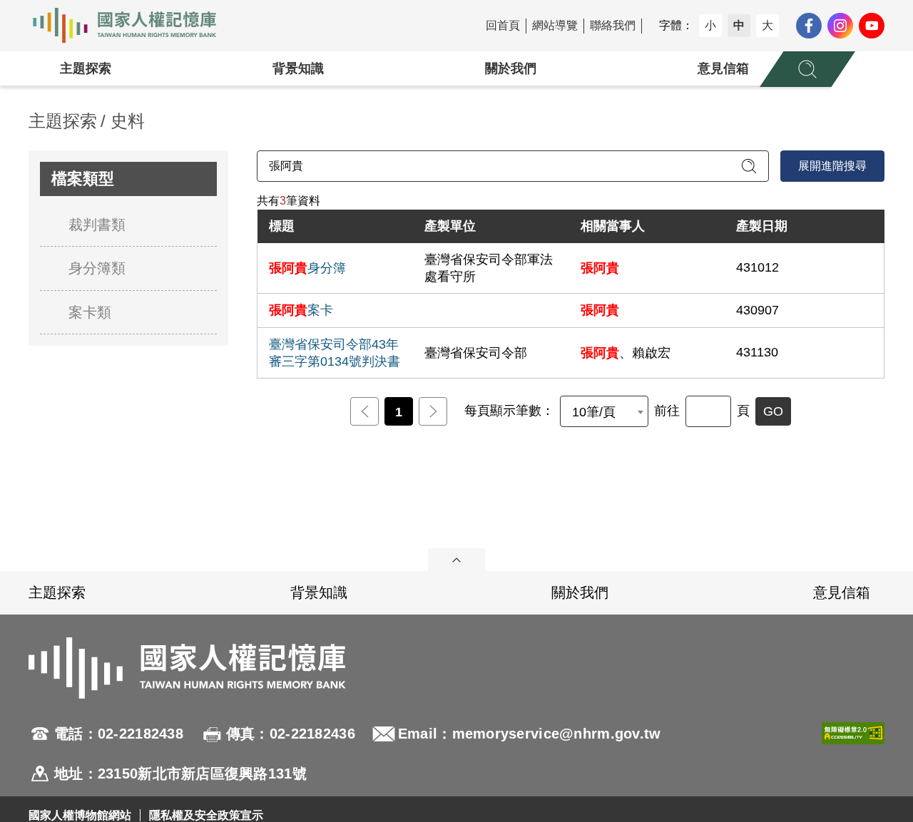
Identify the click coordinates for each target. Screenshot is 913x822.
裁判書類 (97, 224)
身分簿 (307, 268)
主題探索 (85, 68)
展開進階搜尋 (832, 166)
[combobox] (604, 411)
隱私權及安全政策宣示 (206, 815)
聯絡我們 (613, 25)
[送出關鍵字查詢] (749, 166)
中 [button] (739, 25)
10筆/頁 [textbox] (594, 412)
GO (773, 411)
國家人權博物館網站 (80, 815)
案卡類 (89, 312)
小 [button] (710, 25)
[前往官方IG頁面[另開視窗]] (840, 25)
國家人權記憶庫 (133, 25)
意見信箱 (723, 68)
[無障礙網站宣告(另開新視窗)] (853, 753)
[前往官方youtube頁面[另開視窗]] (871, 25)
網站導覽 (555, 25)
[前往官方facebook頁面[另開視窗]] (809, 25)
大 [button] (767, 25)
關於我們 (510, 68)
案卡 (301, 310)
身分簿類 (97, 268)
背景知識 (298, 68)
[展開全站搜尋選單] (807, 69)
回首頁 (503, 25)
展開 (456, 559)
